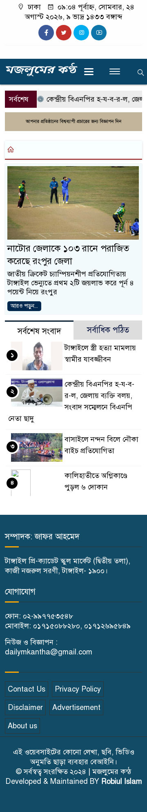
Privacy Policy (78, 689)
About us (22, 725)
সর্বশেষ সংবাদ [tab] (39, 331)
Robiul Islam (121, 781)
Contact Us (26, 689)
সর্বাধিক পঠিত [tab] (108, 330)
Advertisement (76, 707)
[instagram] (81, 32)
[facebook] (46, 32)
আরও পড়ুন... (24, 306)
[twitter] (63, 32)
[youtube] (99, 32)
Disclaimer (25, 707)
